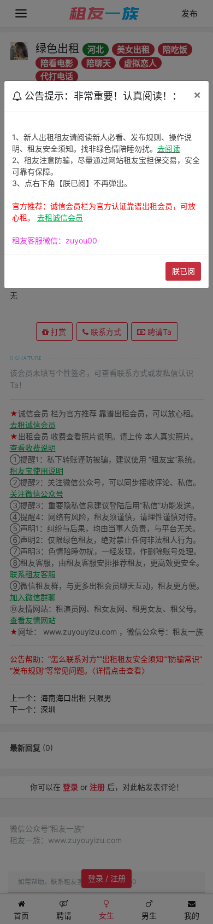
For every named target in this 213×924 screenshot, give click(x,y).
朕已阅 (183, 271)
